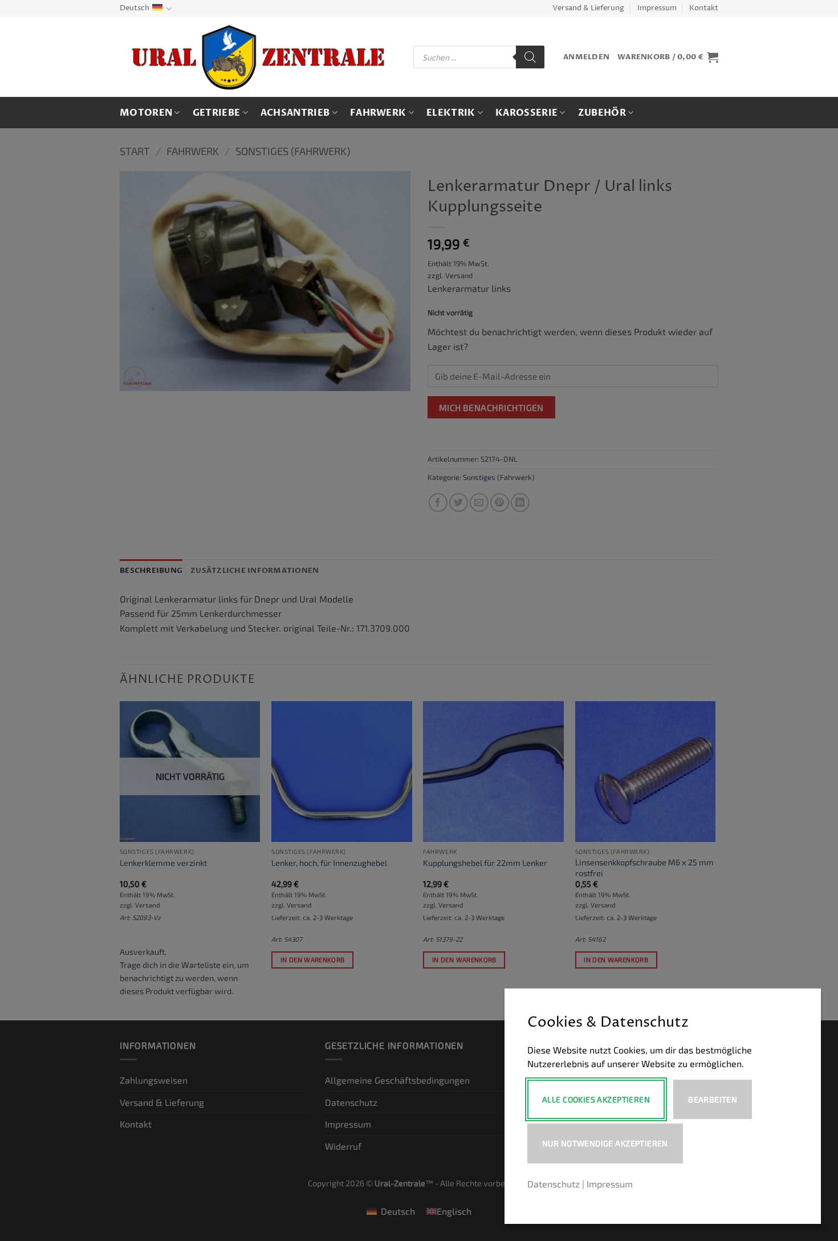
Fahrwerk (378, 113)
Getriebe (217, 113)
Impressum (657, 8)
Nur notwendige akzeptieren (605, 1143)
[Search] (530, 57)
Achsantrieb (295, 113)
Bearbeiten (712, 1099)
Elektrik (450, 113)
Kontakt (703, 8)
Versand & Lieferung (588, 8)
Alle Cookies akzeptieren (596, 1099)
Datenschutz (553, 1183)
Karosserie (526, 113)
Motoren (146, 113)
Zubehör (602, 113)
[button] (586, 57)
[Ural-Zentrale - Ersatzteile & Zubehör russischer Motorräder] (258, 57)
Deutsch (134, 8)
